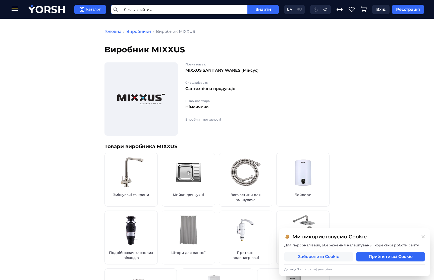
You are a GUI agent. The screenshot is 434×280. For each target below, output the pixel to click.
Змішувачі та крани (131, 195)
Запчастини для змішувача (246, 197)
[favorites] (351, 10)
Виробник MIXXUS (175, 31)
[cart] (363, 10)
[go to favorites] (351, 10)
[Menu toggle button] (15, 9)
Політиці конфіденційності (316, 269)
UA (289, 9)
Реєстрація (408, 9)
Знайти (263, 9)
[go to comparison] (339, 10)
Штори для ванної (188, 252)
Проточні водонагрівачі (246, 255)
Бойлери (303, 195)
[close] (423, 237)
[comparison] (339, 10)
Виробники (138, 31)
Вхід (381, 9)
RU (299, 9)
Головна (112, 31)
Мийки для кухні (188, 195)
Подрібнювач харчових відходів (131, 255)
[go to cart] (363, 10)
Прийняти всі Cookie (391, 256)
